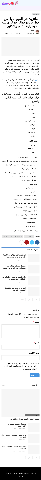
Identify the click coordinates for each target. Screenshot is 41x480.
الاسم (37, 342)
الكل (3, 385)
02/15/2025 (30, 34)
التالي (29, 300)
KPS (32, 31)
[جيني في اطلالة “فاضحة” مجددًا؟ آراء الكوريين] (20, 403)
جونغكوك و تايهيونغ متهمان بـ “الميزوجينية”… (17, 425)
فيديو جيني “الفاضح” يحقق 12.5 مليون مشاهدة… (14, 447)
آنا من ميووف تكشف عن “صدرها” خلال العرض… (13, 436)
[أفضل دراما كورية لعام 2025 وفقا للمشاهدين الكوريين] (34, 291)
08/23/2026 (22, 429)
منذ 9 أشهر (21, 282)
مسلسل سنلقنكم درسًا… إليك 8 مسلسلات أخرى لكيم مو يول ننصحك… (13, 267)
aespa (31, 236)
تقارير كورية (36, 14)
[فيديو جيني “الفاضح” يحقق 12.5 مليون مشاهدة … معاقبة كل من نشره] (34, 449)
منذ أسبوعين (21, 260)
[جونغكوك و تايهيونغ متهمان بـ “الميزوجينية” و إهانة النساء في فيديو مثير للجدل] (34, 427)
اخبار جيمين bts (18, 236)
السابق (35, 300)
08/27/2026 (22, 440)
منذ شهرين (21, 271)
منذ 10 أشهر (21, 293)
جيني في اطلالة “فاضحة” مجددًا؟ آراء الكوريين (25, 419)
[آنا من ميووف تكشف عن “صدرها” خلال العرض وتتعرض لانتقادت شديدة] (34, 438)
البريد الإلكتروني (33, 353)
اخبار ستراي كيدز (7, 236)
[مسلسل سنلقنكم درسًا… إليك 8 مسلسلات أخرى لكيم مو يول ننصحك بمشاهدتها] (34, 269)
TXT (26, 236)
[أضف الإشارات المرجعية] (2, 33)
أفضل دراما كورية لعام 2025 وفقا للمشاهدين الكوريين (15, 289)
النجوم (37, 79)
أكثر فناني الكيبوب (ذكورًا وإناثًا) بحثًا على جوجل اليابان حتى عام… (14, 256)
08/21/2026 (22, 451)
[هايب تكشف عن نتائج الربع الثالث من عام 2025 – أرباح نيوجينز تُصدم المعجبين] (34, 280)
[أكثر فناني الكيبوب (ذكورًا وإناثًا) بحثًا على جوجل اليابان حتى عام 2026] (34, 258)
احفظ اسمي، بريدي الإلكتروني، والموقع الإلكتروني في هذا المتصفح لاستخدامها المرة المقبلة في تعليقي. (20, 366)
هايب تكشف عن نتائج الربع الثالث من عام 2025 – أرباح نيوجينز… (14, 278)
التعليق (36, 322)
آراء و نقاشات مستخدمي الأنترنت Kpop (32, 415)
